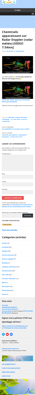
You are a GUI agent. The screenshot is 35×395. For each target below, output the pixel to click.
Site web (4, 189)
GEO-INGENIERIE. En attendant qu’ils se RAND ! (16, 128)
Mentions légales (8, 372)
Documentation (7, 271)
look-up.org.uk (6, 311)
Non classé (17, 119)
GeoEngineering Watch (9, 307)
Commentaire (6, 154)
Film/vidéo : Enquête (14, 117)
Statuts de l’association (11, 368)
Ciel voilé (5, 305)
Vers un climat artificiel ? (10, 309)
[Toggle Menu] (33, 14)
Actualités (5, 247)
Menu (18, 10)
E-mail (4, 181)
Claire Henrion (20, 51)
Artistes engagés (7, 259)
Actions (4, 243)
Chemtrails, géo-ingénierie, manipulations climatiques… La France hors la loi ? (14, 135)
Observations (6, 290)
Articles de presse (8, 255)
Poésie (4, 294)
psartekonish (13, 102)
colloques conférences (9, 267)
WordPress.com (6, 383)
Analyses (5, 251)
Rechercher (27, 215)
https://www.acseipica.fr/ (10, 348)
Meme (4, 282)
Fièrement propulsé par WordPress (11, 382)
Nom (3, 174)
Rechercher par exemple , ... (15, 212)
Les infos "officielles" (9, 278)
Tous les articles (9, 230)
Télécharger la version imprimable (15, 328)
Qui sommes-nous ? (9, 364)
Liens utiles (6, 376)
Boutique (5, 263)
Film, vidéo (5, 275)
